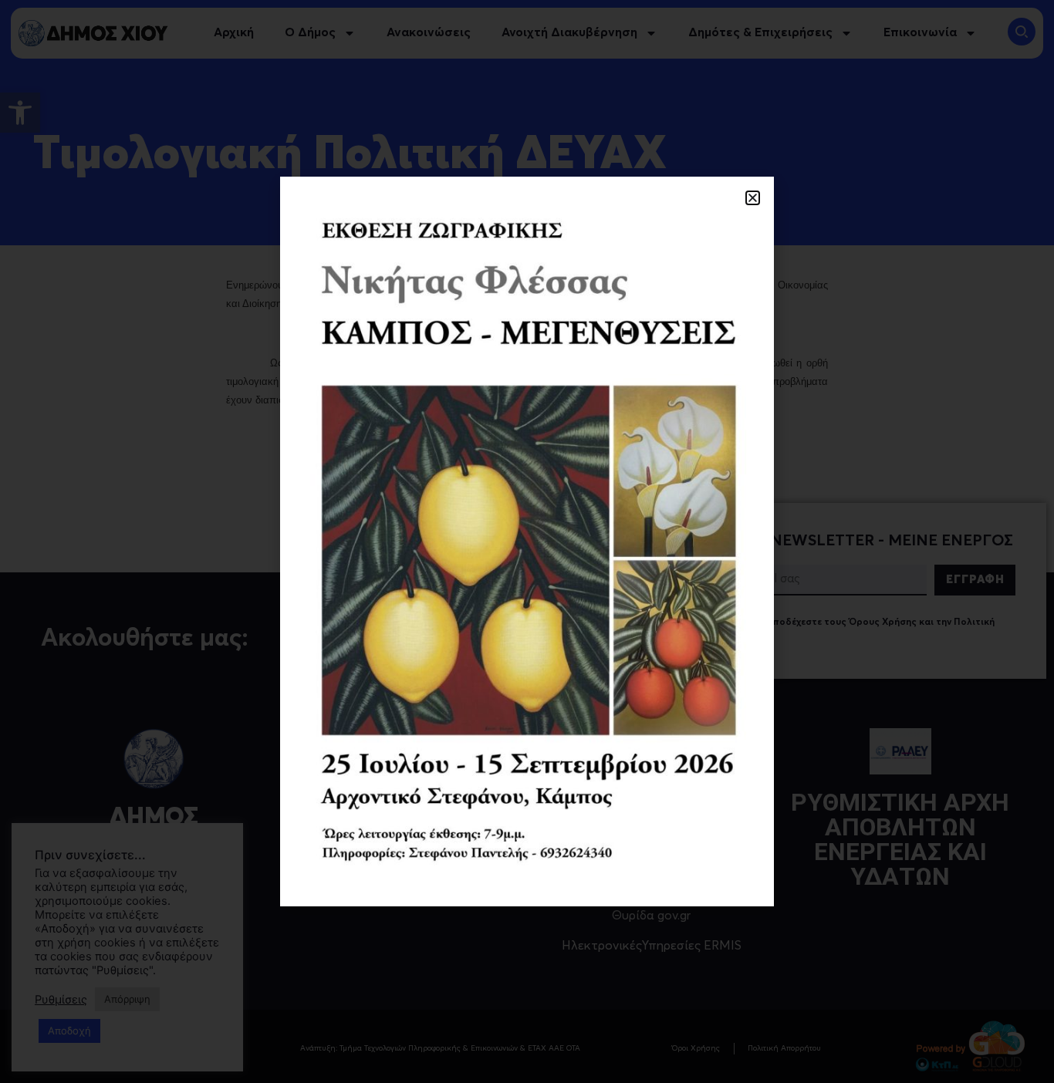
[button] (752, 198)
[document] (527, 541)
